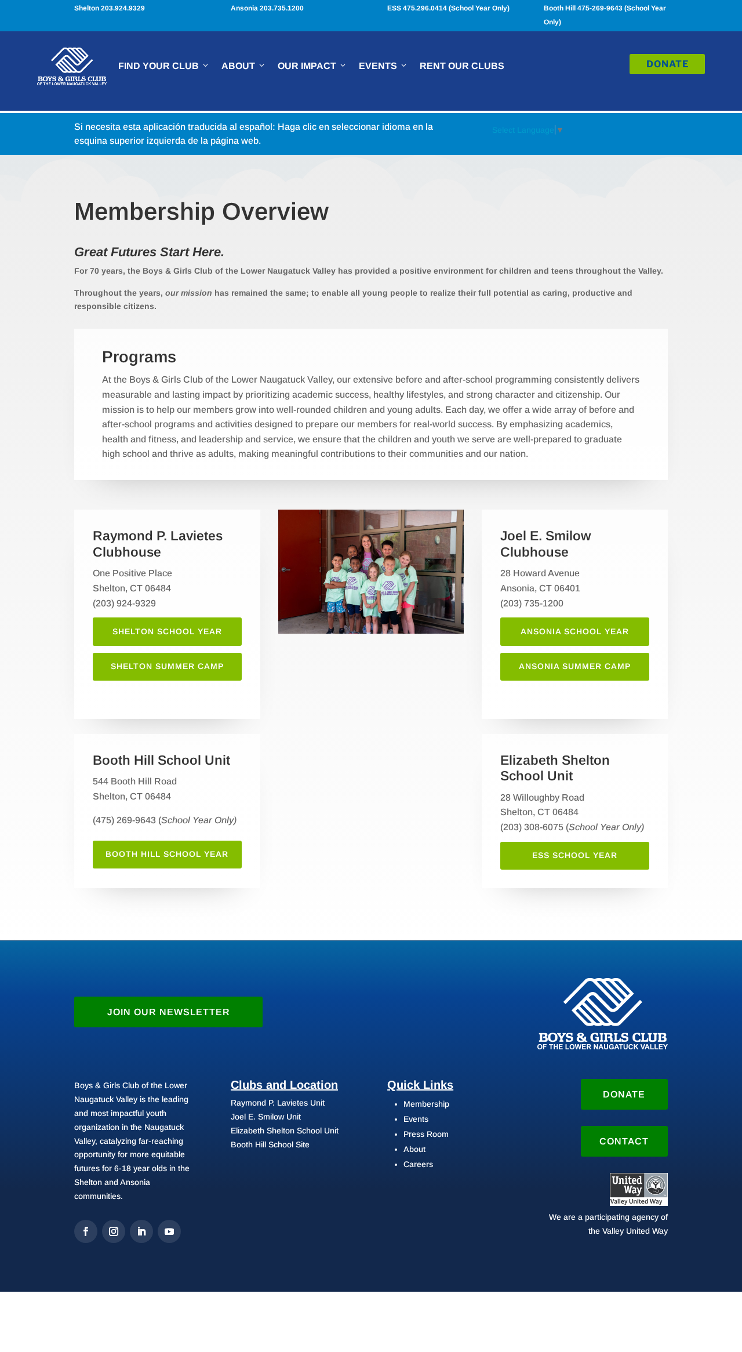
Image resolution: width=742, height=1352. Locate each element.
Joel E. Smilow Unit (266, 1116)
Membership (426, 1104)
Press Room (426, 1134)
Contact (624, 1141)
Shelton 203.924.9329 (109, 8)
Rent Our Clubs (462, 66)
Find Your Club (158, 66)
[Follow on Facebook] (85, 1231)
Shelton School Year (167, 631)
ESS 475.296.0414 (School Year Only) (448, 8)
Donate (624, 1094)
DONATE (667, 64)
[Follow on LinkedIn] (141, 1231)
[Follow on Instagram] (113, 1231)
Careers (418, 1164)
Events (378, 66)
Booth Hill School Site (270, 1144)
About (238, 66)
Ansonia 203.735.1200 (267, 8)
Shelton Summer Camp (167, 666)
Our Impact (307, 66)
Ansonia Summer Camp (575, 666)
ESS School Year (574, 855)
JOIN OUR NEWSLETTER (168, 1012)
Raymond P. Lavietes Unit (278, 1102)
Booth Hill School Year (167, 854)
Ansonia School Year (575, 631)
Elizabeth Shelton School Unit (285, 1130)
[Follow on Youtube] (169, 1231)
